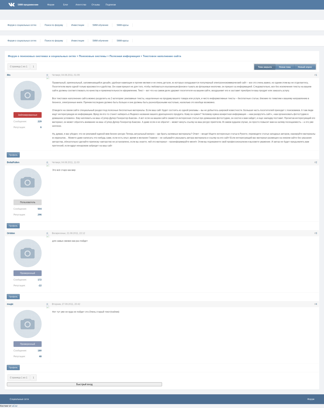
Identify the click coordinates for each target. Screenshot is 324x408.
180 (40, 350)
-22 (40, 285)
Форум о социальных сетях (22, 25)
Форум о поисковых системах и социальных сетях (42, 56)
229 (40, 121)
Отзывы (96, 4)
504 (40, 209)
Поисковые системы (92, 56)
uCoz (14, 406)
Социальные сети (19, 399)
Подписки (111, 4)
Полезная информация (125, 56)
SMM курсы (123, 25)
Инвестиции (77, 25)
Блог (65, 4)
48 (40, 356)
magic (10, 304)
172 (40, 279)
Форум (50, 4)
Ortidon (11, 233)
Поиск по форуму (54, 25)
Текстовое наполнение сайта (162, 56)
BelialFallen (13, 162)
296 (40, 214)
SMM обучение (100, 25)
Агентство (81, 4)
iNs (8, 75)
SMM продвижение (28, 4)
